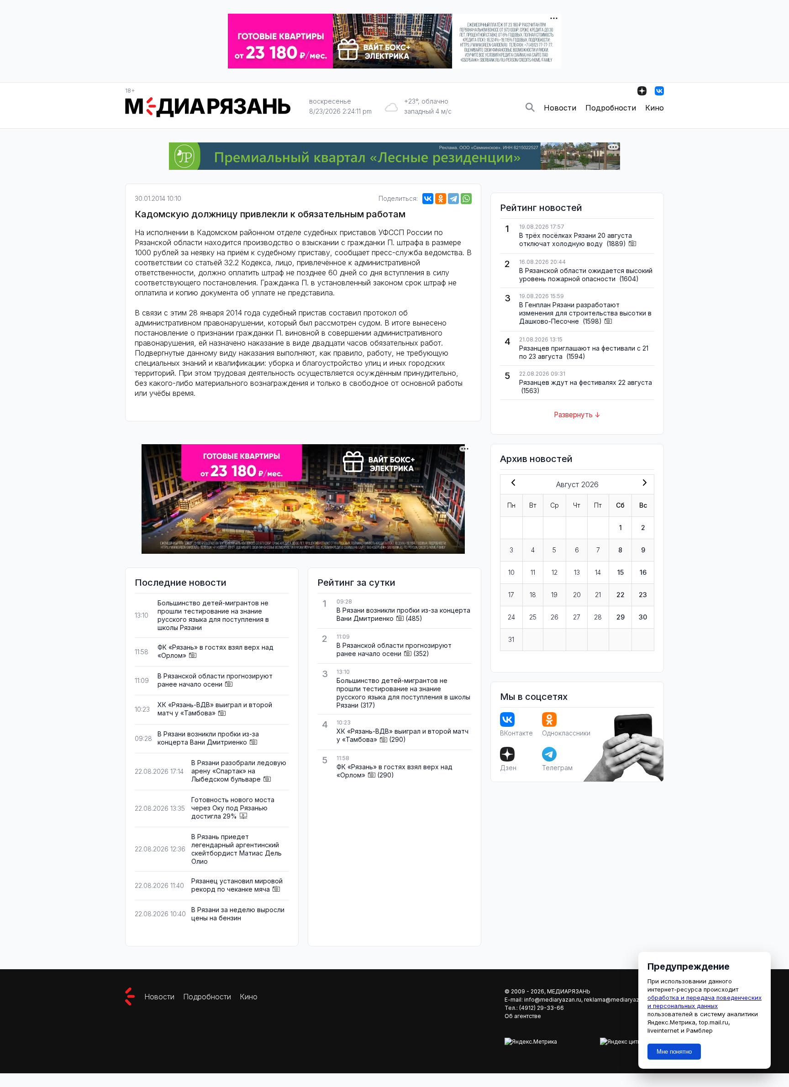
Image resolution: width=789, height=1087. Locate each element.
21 (598, 595)
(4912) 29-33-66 (541, 1007)
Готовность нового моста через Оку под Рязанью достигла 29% (232, 808)
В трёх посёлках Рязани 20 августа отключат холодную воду (575, 239)
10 (511, 572)
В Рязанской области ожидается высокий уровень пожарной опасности (585, 275)
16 (643, 572)
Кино (654, 107)
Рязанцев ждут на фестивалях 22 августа (585, 382)
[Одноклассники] (440, 198)
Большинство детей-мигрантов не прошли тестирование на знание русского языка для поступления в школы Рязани (213, 615)
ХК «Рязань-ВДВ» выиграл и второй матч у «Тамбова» (215, 709)
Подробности (610, 107)
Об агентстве (523, 1016)
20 (577, 595)
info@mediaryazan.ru (552, 999)
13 (577, 572)
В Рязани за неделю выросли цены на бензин (237, 914)
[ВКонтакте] (427, 198)
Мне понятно (674, 1051)
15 (620, 572)
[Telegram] (453, 198)
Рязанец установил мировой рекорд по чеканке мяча (237, 885)
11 (533, 572)
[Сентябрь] (642, 483)
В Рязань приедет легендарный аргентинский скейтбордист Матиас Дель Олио (236, 849)
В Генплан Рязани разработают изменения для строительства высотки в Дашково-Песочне (585, 313)
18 (533, 595)
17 (511, 595)
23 (643, 595)
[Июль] (511, 483)
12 (555, 572)
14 (598, 572)
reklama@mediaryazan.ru (618, 999)
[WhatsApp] (466, 198)
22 (620, 595)
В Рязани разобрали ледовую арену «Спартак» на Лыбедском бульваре (238, 771)
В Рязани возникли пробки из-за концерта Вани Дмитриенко (208, 738)
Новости (560, 107)
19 (554, 595)
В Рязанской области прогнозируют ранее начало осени (215, 680)
